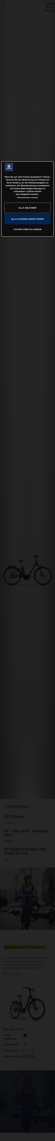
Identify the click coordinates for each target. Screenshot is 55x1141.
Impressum (34, 197)
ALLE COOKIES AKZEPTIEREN (27, 219)
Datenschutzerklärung (23, 197)
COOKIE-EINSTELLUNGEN (28, 229)
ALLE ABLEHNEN (27, 208)
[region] (27, 199)
